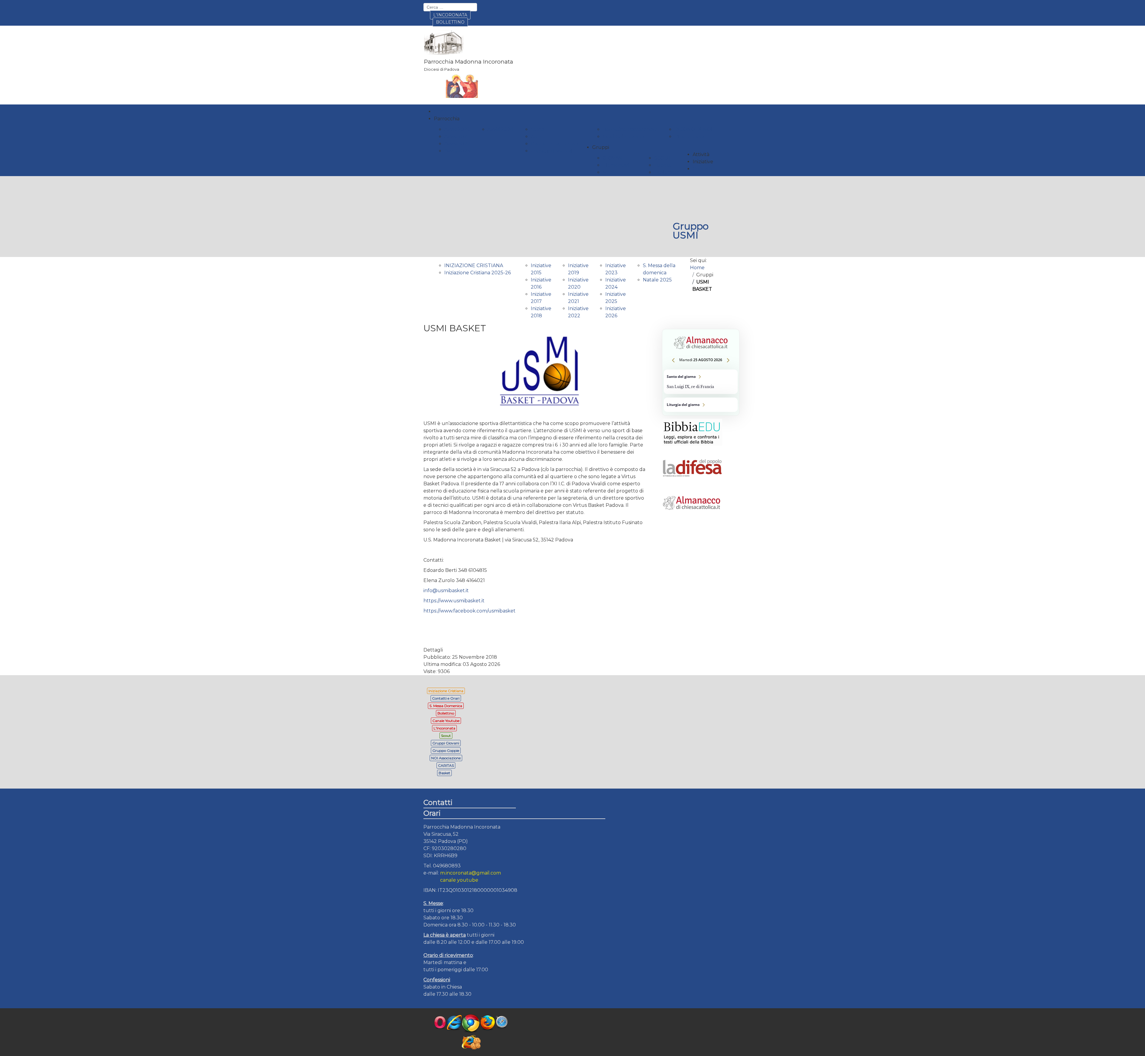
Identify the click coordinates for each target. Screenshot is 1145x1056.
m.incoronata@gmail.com (470, 873)
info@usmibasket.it (446, 590)
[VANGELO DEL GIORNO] (692, 517)
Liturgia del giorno (701, 405)
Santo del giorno (701, 382)
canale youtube (459, 880)
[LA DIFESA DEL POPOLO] (692, 482)
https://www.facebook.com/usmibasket (469, 611)
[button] (446, 118)
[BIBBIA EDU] (692, 447)
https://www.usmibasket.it (454, 601)
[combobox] (450, 7)
